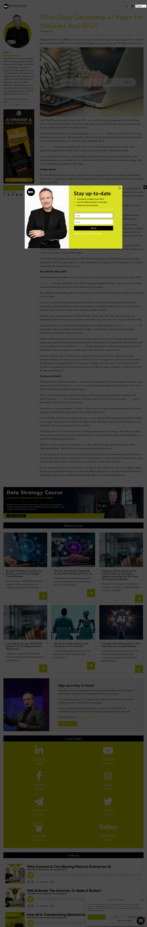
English (139, 6)
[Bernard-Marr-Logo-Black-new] (15, 5)
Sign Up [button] (93, 228)
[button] (119, 188)
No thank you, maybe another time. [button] (88, 233)
